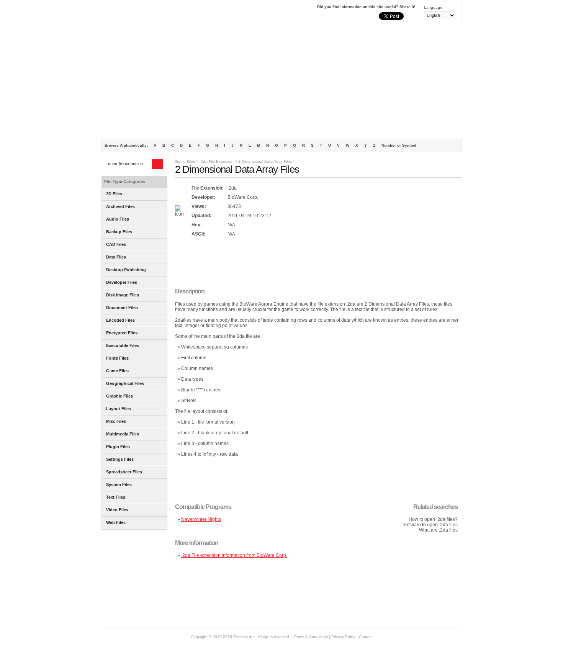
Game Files (185, 161)
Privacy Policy (343, 637)
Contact (366, 637)
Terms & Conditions (311, 637)
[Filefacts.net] (139, 13)
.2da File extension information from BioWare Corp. (234, 555)
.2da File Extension (217, 161)
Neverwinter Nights (201, 519)
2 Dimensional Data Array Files (265, 161)
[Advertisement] (281, 82)
